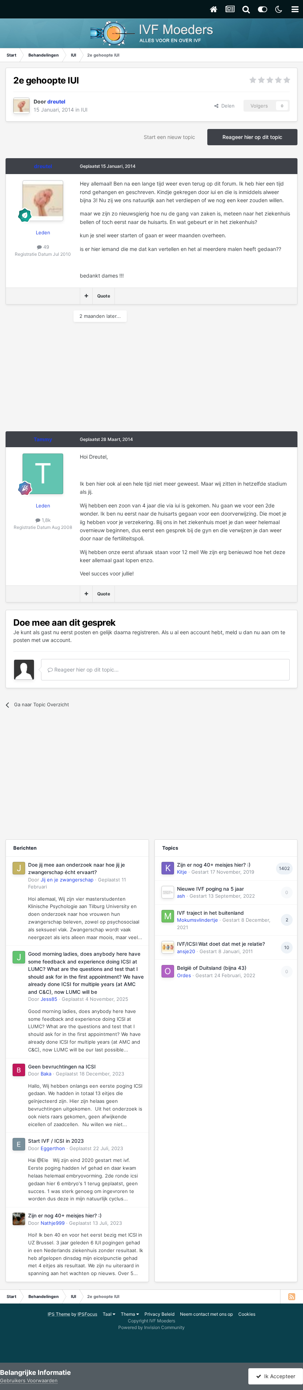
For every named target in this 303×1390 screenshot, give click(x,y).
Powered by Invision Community (151, 1327)
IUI (84, 109)
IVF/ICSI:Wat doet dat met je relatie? (221, 944)
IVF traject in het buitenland (210, 913)
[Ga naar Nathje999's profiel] (19, 1219)
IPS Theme (59, 1314)
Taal (108, 1314)
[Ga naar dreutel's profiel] (21, 106)
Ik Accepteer (278, 1376)
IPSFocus (87, 1314)
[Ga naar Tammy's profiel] (43, 473)
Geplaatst (95, 999)
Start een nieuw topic (169, 137)
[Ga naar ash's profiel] (167, 892)
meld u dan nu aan (247, 632)
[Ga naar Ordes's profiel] (167, 971)
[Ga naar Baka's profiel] (19, 1070)
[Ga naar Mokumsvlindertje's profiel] (167, 916)
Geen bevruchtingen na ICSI (62, 1067)
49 (45, 247)
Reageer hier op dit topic (252, 137)
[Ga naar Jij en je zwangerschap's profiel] (19, 868)
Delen (226, 106)
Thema (128, 1314)
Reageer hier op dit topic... (86, 669)
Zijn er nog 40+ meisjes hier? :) (65, 1216)
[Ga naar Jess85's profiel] (19, 957)
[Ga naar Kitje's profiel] (167, 868)
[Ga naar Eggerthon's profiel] (19, 1144)
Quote (103, 296)
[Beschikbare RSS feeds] (291, 1296)
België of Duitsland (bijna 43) (211, 968)
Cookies (246, 1314)
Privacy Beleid (159, 1314)
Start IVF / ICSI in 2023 (56, 1141)
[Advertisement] (92, 379)
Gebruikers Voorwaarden (29, 1380)
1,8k (45, 520)
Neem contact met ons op (206, 1314)
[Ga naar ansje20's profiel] (167, 947)
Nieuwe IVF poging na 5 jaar (210, 889)
